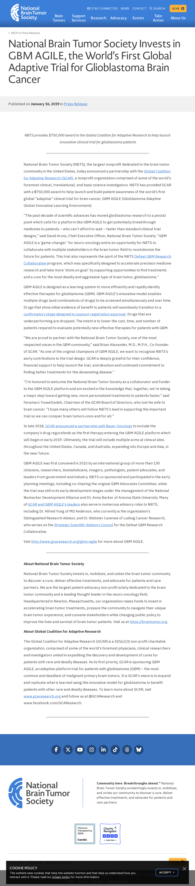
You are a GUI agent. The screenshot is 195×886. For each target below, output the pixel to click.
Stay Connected (104, 8)
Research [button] (98, 18)
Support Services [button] (79, 18)
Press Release (75, 104)
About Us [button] (178, 18)
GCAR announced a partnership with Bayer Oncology (88, 426)
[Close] (184, 869)
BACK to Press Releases (25, 33)
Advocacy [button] (118, 18)
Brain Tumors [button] (59, 18)
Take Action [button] (158, 18)
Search (159, 8)
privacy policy (61, 877)
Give (176, 8)
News (125, 8)
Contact (139, 8)
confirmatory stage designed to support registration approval (75, 314)
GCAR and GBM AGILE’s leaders (54, 504)
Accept (165, 872)
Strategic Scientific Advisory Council (83, 525)
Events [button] (138, 18)
